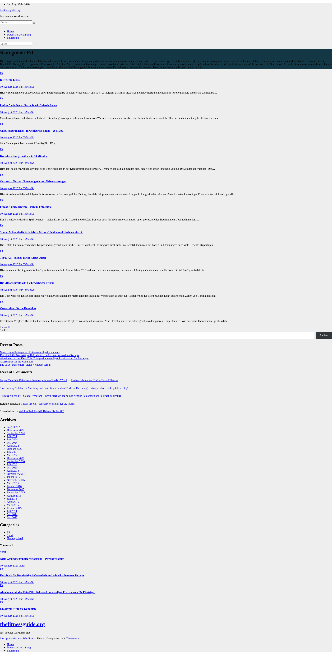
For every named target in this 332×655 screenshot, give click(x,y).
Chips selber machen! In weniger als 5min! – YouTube (31, 130)
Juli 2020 (12, 464)
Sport (10, 535)
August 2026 (14, 427)
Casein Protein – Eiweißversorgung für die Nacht (47, 403)
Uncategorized (15, 538)
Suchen (4, 330)
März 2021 (13, 455)
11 (9, 326)
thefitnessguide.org (10, 10)
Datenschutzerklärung (19, 34)
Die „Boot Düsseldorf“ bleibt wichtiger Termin (27, 282)
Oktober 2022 (14, 448)
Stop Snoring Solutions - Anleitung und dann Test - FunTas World (36, 388)
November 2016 (16, 480)
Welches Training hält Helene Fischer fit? (41, 411)
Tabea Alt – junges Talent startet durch (23, 257)
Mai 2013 (12, 517)
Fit (1, 73)
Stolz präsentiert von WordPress (17, 638)
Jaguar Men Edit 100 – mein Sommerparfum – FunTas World (33, 380)
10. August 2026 (9, 86)
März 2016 (13, 483)
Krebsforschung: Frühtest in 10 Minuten (24, 156)
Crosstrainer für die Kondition (18, 308)
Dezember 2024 (15, 430)
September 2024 (16, 433)
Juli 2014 (12, 511)
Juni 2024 (12, 439)
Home (10, 31)
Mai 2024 (12, 442)
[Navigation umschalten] (1, 26)
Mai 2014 (12, 514)
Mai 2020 (12, 467)
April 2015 (13, 501)
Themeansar (73, 638)
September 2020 (16, 461)
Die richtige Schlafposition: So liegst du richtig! (102, 388)
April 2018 (13, 470)
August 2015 (14, 495)
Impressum (13, 37)
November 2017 (16, 473)
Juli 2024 (12, 436)
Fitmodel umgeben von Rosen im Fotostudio (26, 206)
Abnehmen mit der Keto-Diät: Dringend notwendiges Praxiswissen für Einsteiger (44, 358)
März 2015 (13, 504)
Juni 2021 (12, 451)
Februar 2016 (14, 486)
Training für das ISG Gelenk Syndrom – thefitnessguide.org (32, 395)
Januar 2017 (13, 476)
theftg (22, 565)
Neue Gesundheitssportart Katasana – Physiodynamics (29, 352)
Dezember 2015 (15, 489)
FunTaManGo (26, 86)
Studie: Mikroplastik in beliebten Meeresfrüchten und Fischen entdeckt (41, 232)
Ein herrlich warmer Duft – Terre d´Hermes (94, 380)
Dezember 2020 (15, 458)
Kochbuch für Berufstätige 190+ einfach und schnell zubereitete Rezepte (39, 355)
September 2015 (16, 492)
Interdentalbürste (10, 79)
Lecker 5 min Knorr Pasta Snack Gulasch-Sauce (28, 105)
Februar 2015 (14, 508)
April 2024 (13, 445)
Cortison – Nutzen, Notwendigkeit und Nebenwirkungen (33, 181)
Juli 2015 (12, 498)
